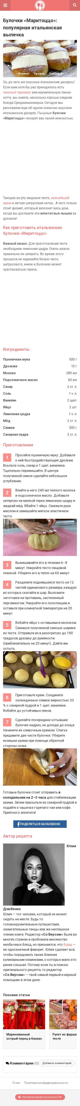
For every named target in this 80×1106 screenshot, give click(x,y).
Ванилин (9, 400)
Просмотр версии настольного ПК (42, 1097)
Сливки (9, 428)
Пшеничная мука (16, 359)
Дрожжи (10, 366)
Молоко (9, 373)
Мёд (6, 421)
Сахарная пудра (15, 434)
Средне (39, 73)
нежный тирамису (17, 92)
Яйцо (7, 407)
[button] (5, 5)
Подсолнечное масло (20, 380)
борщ (67, 944)
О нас (16, 1082)
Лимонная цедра (16, 414)
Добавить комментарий (56, 1063)
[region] (40, 158)
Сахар (8, 387)
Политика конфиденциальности (46, 1082)
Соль (7, 393)
